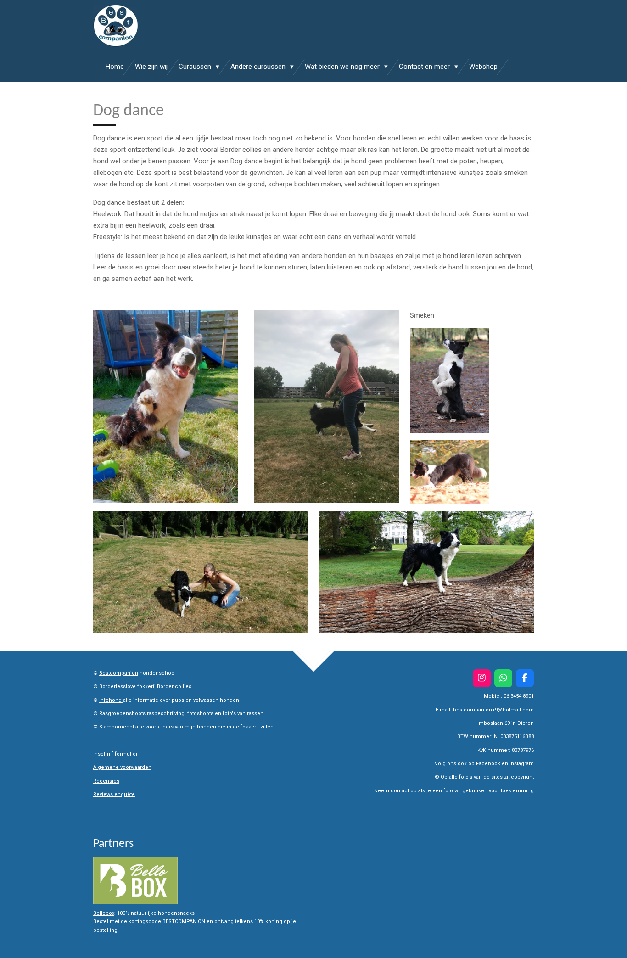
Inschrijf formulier (115, 754)
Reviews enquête (114, 794)
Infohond (111, 700)
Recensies (106, 781)
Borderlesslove (117, 686)
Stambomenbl (116, 727)
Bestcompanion (118, 673)
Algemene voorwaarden (122, 767)
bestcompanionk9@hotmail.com (493, 710)
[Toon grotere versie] (165, 406)
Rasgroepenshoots (122, 714)
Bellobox (103, 913)
